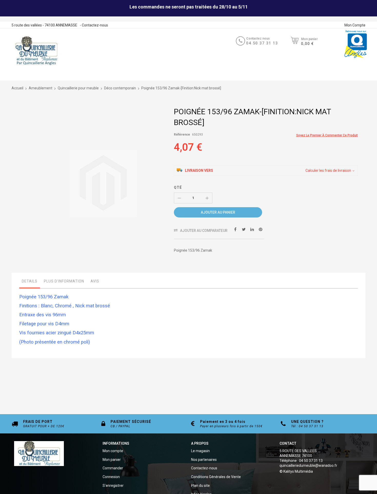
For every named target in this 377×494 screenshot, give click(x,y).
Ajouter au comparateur (203, 231)
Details (29, 281)
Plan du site (200, 485)
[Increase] (207, 198)
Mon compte (113, 451)
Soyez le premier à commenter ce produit (327, 135)
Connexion (111, 477)
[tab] (29, 282)
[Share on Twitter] (243, 229)
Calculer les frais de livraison (328, 170)
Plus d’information (64, 281)
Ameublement (40, 88)
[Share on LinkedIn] (252, 229)
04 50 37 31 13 (262, 43)
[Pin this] (260, 229)
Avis (95, 281)
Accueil (17, 88)
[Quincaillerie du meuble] (36, 50)
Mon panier (112, 460)
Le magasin (200, 451)
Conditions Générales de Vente (216, 477)
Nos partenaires (204, 460)
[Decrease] (179, 198)
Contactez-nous (95, 25)
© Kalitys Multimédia (296, 471)
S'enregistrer (113, 485)
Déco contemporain (120, 88)
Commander (113, 468)
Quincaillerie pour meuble (78, 88)
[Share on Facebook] (235, 229)
